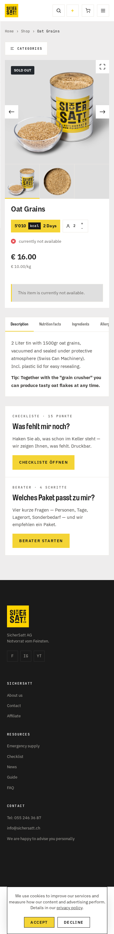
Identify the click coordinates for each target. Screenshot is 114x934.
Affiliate (14, 716)
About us (14, 695)
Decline (74, 922)
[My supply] (73, 11)
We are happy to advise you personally (40, 838)
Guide (12, 777)
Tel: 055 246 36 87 (24, 817)
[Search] (59, 11)
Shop (25, 31)
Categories (29, 48)
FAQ (10, 787)
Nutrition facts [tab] (50, 324)
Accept (39, 922)
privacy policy (69, 907)
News (12, 766)
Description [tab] (19, 324)
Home (9, 31)
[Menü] (103, 11)
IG (25, 656)
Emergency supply (23, 746)
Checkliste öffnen (43, 462)
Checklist (15, 756)
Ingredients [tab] (80, 324)
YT (39, 656)
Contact (14, 705)
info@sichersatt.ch (23, 828)
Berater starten (41, 540)
